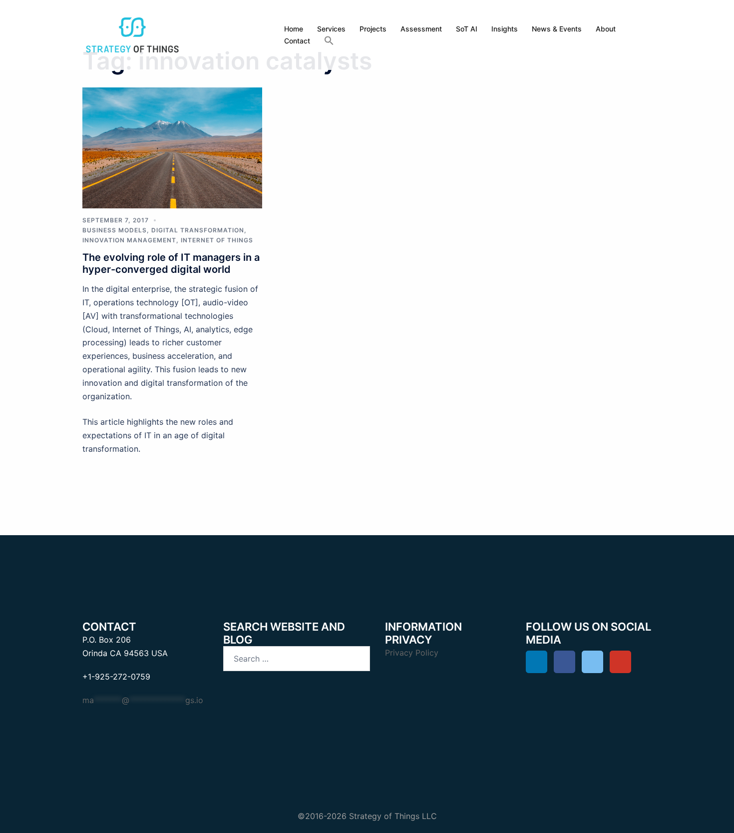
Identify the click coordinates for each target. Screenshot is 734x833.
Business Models (114, 230)
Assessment (421, 28)
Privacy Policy (411, 653)
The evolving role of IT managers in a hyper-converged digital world (171, 263)
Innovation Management (129, 240)
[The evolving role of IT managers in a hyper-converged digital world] (172, 147)
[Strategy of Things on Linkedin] (536, 662)
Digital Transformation (197, 230)
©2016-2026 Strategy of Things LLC (367, 816)
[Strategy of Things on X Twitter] (592, 662)
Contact (297, 40)
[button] (329, 40)
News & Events (557, 28)
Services (331, 28)
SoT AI (466, 28)
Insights (504, 28)
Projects (373, 28)
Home (293, 28)
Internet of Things (217, 240)
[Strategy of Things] (132, 34)
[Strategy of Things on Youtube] (620, 662)
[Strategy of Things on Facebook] (564, 662)
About (606, 28)
